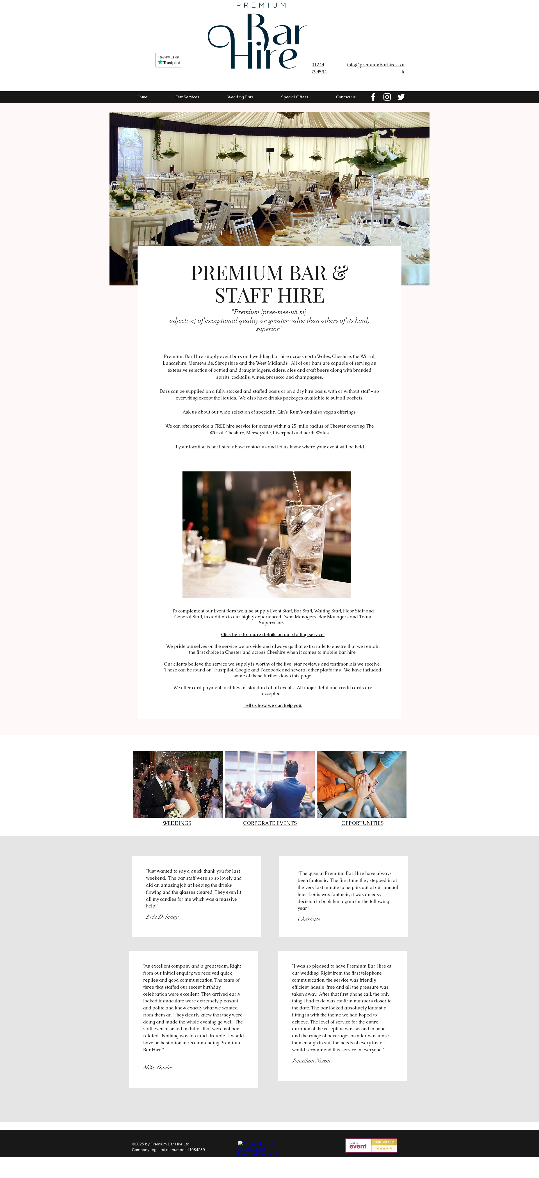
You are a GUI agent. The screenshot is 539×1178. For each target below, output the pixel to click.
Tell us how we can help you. (272, 705)
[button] (269, 198)
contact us (256, 447)
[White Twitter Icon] (401, 97)
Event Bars (225, 611)
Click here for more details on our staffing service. (273, 634)
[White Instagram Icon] (387, 97)
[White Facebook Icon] (373, 97)
